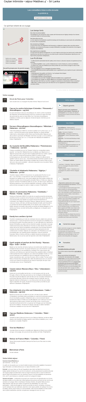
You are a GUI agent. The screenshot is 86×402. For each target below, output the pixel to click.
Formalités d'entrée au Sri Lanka (66, 249)
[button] (23, 41)
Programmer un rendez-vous (43, 18)
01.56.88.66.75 (43, 13)
